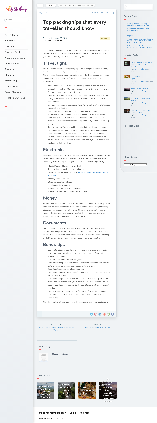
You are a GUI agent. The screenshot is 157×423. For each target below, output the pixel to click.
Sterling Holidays (54, 40)
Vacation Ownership (15, 97)
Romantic (9, 69)
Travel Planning (13, 92)
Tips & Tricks (11, 86)
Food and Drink (12, 52)
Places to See (12, 63)
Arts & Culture (12, 35)
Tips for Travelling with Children (97, 327)
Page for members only (52, 412)
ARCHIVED (51, 5)
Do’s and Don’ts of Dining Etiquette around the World (56, 328)
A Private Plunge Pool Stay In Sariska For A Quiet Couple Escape (139, 47)
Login (72, 412)
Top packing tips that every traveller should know (74, 25)
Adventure (10, 40)
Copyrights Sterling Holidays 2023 (51, 418)
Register (84, 412)
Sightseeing (11, 80)
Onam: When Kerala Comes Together (137, 35)
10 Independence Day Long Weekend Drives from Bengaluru (139, 25)
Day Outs (9, 46)
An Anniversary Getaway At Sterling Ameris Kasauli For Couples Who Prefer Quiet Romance (140, 41)
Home (40, 5)
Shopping (10, 75)
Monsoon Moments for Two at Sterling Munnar (138, 30)
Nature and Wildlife (15, 57)
